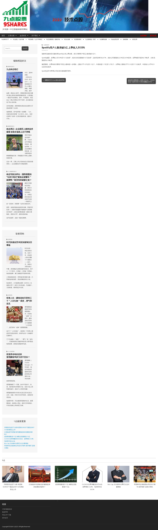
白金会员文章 (115, 39)
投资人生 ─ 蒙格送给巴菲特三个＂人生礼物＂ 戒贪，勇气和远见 (19, 301)
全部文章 (134, 39)
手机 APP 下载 (6, 515)
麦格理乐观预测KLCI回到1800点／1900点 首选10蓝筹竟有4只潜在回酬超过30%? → (141, 81)
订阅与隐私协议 (7, 509)
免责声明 (5, 512)
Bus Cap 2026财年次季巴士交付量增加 (16, 443)
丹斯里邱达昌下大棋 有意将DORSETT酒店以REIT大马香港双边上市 (13, 486)
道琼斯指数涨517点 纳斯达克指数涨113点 (17, 436)
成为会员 (153, 35)
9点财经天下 (5, 39)
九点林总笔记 (12, 69)
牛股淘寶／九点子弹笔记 (35, 39)
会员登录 (143, 35)
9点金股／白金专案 (18, 39)
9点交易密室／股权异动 (53, 39)
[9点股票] (15, 13)
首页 (3, 35)
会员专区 (23, 35)
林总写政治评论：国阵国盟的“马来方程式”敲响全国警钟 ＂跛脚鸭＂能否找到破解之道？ (19, 177)
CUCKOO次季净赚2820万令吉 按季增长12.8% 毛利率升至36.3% (93, 486)
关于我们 (34, 35)
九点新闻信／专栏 (90, 39)
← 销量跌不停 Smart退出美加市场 (53, 80)
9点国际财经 (77, 39)
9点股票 (15, 527)
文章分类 (11, 35)
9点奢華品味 (103, 39)
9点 (9, 171)
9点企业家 (67, 39)
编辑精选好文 (11, 66)
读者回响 (125, 39)
